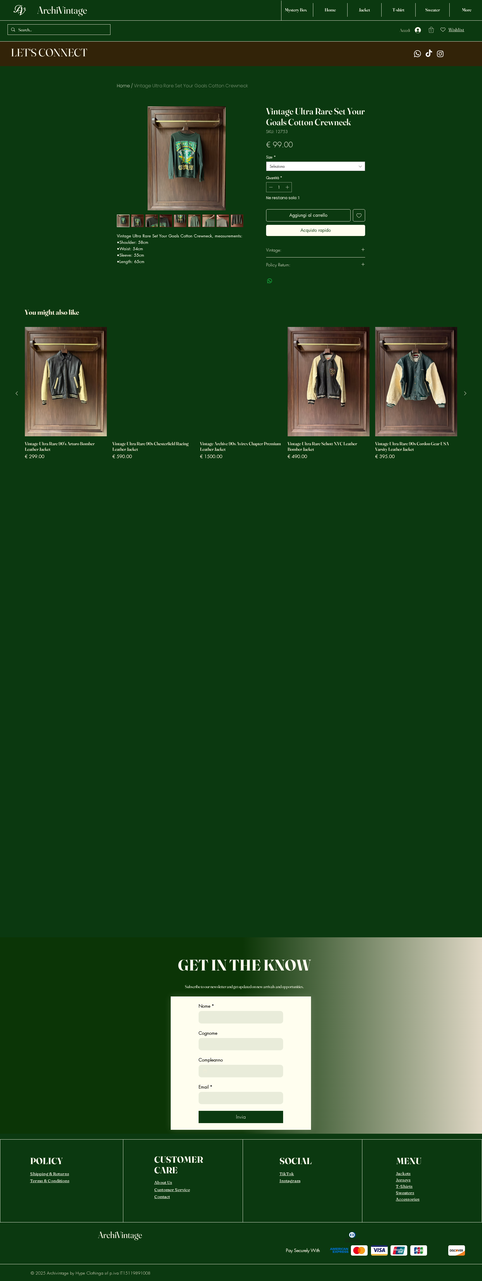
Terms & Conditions (49, 1180)
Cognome (208, 1033)
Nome (206, 1006)
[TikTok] (429, 53)
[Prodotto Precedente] (16, 393)
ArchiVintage (62, 10)
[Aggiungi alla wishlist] (359, 215)
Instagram (289, 1180)
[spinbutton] (279, 187)
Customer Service (172, 1189)
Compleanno (211, 1060)
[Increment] (288, 187)
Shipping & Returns (49, 1173)
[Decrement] (270, 187)
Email (206, 1087)
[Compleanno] (205, 1071)
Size (271, 157)
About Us (163, 1182)
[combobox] (315, 166)
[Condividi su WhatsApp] (269, 281)
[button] (431, 30)
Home (123, 86)
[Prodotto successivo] (465, 393)
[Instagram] (440, 53)
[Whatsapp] (417, 53)
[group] (241, 393)
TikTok (286, 1173)
